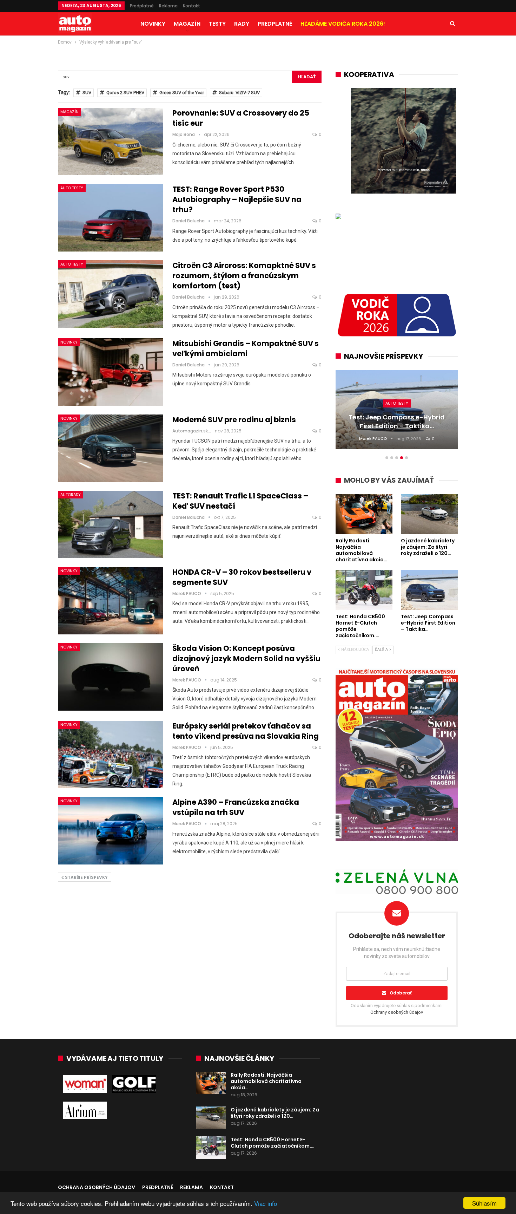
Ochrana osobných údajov (96, 1187)
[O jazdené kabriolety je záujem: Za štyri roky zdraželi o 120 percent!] (211, 1118)
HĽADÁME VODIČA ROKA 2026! (342, 24)
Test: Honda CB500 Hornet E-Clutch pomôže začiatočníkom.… (273, 1142)
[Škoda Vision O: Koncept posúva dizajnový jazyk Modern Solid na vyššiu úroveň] (110, 677)
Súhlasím (484, 1203)
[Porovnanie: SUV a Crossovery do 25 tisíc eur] (110, 141)
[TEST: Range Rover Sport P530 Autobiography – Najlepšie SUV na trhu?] (110, 218)
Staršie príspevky (86, 877)
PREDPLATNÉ (275, 24)
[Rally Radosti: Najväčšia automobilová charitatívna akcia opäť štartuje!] (211, 1083)
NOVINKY (152, 24)
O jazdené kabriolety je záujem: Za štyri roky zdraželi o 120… (275, 1113)
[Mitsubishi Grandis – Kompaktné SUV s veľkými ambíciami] (110, 372)
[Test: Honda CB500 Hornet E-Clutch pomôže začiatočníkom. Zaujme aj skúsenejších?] (211, 1147)
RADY (241, 24)
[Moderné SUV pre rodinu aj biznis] (110, 448)
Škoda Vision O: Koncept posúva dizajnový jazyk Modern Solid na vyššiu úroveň (246, 658)
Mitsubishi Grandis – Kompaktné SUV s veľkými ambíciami (245, 348)
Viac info (265, 1203)
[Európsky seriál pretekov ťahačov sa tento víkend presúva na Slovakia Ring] (110, 754)
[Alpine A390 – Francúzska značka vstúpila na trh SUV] (110, 830)
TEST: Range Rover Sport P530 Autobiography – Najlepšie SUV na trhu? (237, 199)
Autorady (70, 494)
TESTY (217, 24)
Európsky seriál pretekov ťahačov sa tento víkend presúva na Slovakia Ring (245, 731)
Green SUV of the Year (181, 92)
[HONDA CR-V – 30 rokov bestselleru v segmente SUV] (110, 600)
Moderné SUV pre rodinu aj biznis (234, 420)
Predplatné (142, 6)
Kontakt (191, 6)
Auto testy (71, 188)
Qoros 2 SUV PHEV (125, 92)
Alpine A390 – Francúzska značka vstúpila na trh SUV (235, 807)
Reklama (168, 6)
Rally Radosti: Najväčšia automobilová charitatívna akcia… (266, 1081)
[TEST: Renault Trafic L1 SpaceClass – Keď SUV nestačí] (110, 524)
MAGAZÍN (187, 24)
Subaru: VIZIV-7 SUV (239, 92)
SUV (86, 92)
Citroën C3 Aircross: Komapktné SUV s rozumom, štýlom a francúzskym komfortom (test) (244, 275)
